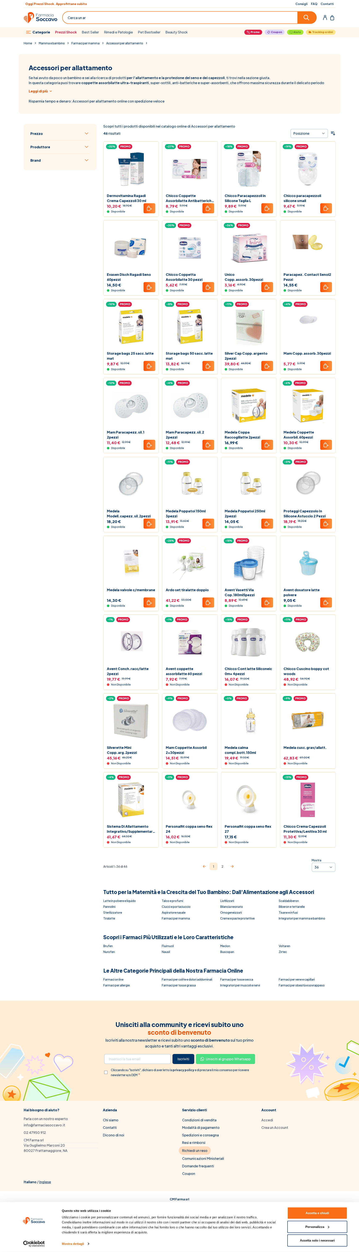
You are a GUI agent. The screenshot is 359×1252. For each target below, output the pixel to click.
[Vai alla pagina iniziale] (40, 17)
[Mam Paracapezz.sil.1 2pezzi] (131, 405)
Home (28, 43)
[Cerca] (307, 17)
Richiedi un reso (194, 1150)
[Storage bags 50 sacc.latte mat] (190, 327)
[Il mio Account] (325, 17)
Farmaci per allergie (116, 985)
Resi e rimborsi (193, 1142)
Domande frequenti (198, 1166)
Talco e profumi (172, 901)
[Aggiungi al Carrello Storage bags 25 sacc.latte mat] (149, 366)
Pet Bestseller (149, 32)
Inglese (45, 1182)
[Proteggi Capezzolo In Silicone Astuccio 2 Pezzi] (308, 484)
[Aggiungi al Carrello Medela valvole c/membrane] (149, 602)
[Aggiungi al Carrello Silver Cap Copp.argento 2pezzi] (267, 366)
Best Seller (90, 32)
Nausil (166, 952)
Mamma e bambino (52, 43)
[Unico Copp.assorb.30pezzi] (249, 248)
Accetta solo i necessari (317, 1240)
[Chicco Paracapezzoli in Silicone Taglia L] (249, 169)
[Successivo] (232, 866)
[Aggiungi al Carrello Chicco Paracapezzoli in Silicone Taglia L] (267, 208)
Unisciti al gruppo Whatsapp (228, 1059)
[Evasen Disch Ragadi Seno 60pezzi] (131, 248)
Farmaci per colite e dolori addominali (187, 979)
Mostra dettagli (73, 1244)
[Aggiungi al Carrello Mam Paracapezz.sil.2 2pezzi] (208, 445)
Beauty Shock (176, 32)
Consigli (301, 4)
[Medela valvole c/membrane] (131, 563)
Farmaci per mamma (85, 43)
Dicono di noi (113, 1135)
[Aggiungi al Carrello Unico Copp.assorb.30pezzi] (267, 287)
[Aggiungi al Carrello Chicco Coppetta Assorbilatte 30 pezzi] (208, 287)
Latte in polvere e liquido (119, 901)
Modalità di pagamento (201, 1127)
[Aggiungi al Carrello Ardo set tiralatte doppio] (208, 602)
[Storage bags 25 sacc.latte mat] (131, 327)
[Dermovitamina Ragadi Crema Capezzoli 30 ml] (131, 169)
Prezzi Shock (66, 32)
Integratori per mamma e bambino (302, 918)
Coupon (276, 32)
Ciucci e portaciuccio (176, 906)
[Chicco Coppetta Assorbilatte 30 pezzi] (190, 248)
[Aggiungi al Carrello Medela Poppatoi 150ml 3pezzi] (208, 524)
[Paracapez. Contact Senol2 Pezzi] (308, 248)
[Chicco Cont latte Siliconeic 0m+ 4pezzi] (249, 642)
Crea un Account (274, 1127)
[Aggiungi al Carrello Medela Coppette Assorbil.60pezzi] (326, 445)
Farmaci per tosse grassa (179, 985)
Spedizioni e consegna (200, 1135)
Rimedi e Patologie (118, 32)
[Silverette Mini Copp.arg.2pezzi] (131, 721)
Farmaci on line (113, 979)
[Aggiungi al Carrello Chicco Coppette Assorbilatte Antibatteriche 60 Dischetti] (208, 208)
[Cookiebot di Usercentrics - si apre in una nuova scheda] (34, 1244)
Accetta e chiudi (317, 1213)
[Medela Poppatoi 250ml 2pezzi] (249, 484)
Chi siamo (110, 1120)
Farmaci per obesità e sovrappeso (302, 985)
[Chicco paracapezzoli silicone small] (308, 169)
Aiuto (297, 32)
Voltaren (284, 946)
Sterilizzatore (112, 912)
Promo (255, 32)
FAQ (314, 4)
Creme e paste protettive (237, 918)
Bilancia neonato (231, 906)
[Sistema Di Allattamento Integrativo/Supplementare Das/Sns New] (131, 800)
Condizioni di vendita (199, 1120)
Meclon (225, 946)
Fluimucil (168, 946)
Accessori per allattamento (124, 43)
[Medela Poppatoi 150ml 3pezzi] (190, 484)
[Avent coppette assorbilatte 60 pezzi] (190, 642)
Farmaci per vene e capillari (297, 979)
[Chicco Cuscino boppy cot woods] (308, 642)
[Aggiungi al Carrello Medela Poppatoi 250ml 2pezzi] (267, 524)
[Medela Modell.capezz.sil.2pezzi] (131, 484)
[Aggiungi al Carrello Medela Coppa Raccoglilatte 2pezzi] (267, 445)
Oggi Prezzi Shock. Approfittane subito (56, 4)
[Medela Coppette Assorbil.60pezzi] (308, 405)
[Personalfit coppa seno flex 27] (249, 800)
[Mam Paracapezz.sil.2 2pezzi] (190, 405)
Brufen (108, 946)
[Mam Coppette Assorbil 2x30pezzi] (190, 721)
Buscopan (227, 952)
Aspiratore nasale (173, 912)
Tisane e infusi (288, 912)
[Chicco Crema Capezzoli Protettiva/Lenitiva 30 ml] (308, 800)
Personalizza (314, 1226)
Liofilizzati (227, 901)
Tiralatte (109, 918)
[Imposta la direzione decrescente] (333, 133)
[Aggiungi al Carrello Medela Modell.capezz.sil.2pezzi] (149, 524)
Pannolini (109, 906)
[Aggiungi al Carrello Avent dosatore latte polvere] (326, 602)
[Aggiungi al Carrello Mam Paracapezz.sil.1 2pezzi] (149, 445)
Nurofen (109, 952)
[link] (204, 866)
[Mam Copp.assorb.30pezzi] (308, 327)
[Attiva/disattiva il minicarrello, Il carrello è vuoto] (332, 17)
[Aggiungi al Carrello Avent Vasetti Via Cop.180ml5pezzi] (267, 602)
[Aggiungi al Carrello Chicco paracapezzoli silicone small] (326, 208)
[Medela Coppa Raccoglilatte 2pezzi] (249, 405)
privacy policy (184, 1070)
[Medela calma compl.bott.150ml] (249, 721)
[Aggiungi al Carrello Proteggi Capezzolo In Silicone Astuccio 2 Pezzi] (326, 524)
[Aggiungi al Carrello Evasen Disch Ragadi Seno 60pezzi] (149, 287)
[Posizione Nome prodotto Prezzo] (309, 133)
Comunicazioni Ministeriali (203, 1158)
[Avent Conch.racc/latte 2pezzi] (131, 642)
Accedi (267, 1120)
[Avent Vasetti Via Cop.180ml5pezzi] (249, 563)
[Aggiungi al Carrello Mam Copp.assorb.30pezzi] (326, 366)
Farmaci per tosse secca (236, 979)
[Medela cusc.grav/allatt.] (308, 721)
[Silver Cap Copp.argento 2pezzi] (249, 327)
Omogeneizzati (231, 912)
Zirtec (283, 952)
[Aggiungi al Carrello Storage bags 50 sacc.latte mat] (208, 366)
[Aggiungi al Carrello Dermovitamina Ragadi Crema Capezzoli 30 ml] (149, 208)
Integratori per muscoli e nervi (240, 985)
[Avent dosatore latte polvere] (308, 563)
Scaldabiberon (289, 901)
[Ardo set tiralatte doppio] (190, 563)
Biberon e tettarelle (292, 906)
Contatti (327, 4)
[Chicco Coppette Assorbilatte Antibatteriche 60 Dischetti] (190, 169)
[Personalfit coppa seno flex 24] (190, 800)
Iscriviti (183, 1059)
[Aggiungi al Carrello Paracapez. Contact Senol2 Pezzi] (326, 287)
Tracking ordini (322, 32)
